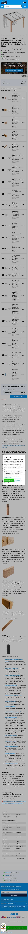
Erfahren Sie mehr (8, 477)
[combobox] (13, 6)
